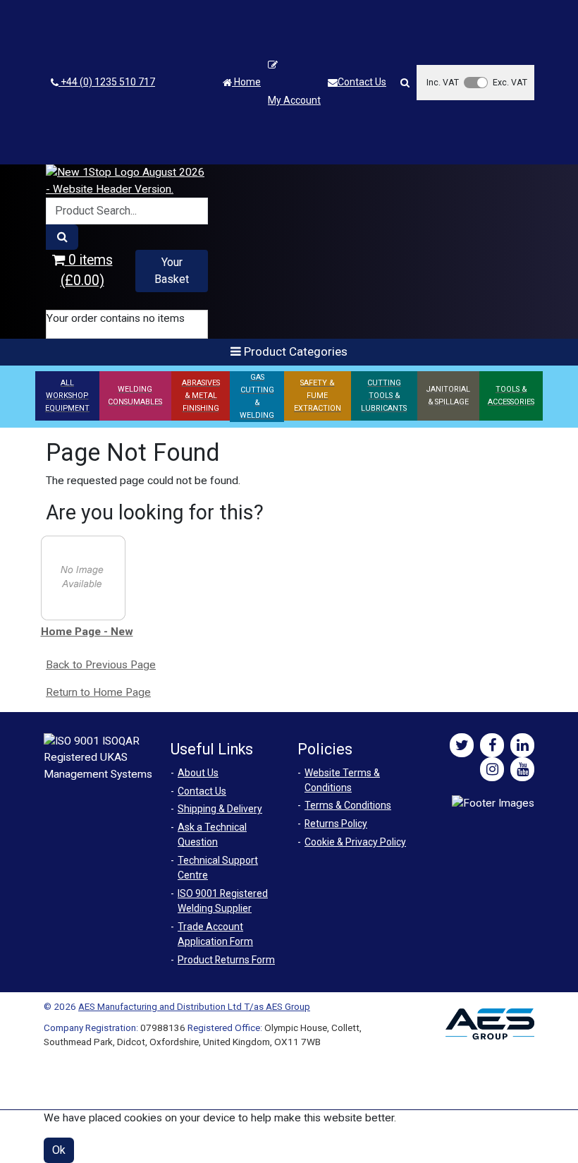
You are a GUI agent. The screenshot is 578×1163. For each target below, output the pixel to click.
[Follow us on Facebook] (492, 745)
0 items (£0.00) (87, 270)
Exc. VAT (510, 82)
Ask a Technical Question (212, 834)
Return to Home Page (98, 692)
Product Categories (294, 351)
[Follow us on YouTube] (522, 769)
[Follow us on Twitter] (462, 745)
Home (246, 82)
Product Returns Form (226, 959)
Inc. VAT (442, 82)
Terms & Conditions (348, 805)
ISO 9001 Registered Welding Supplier (223, 901)
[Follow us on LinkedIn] (522, 745)
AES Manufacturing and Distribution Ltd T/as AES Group (194, 1006)
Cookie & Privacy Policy (355, 842)
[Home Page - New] (83, 577)
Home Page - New (87, 631)
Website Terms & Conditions (342, 780)
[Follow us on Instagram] (492, 769)
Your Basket (171, 270)
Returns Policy (336, 823)
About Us (198, 772)
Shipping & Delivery (220, 808)
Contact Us (362, 82)
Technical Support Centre (218, 868)
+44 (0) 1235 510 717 (107, 82)
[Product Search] (62, 237)
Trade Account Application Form (215, 934)
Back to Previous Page (101, 664)
